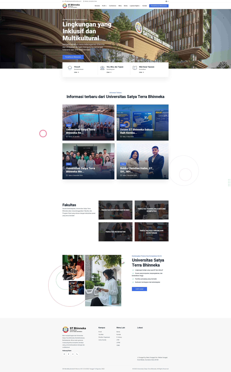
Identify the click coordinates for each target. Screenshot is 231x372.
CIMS (118, 345)
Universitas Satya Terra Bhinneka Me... (80, 170)
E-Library (119, 337)
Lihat (75, 72)
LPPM (118, 342)
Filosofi (77, 67)
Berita (125, 6)
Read (68, 125)
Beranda (97, 6)
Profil (103, 6)
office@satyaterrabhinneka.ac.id (72, 1)
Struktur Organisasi (104, 337)
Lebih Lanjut (139, 289)
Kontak (145, 6)
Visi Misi (101, 334)
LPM (118, 340)
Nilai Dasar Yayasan (146, 67)
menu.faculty (102, 340)
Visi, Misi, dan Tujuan (115, 67)
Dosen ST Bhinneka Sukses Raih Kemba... (137, 131)
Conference (112, 6)
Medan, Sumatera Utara (91, 1)
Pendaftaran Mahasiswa (159, 6)
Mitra (120, 6)
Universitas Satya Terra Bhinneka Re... (80, 131)
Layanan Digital (134, 6)
